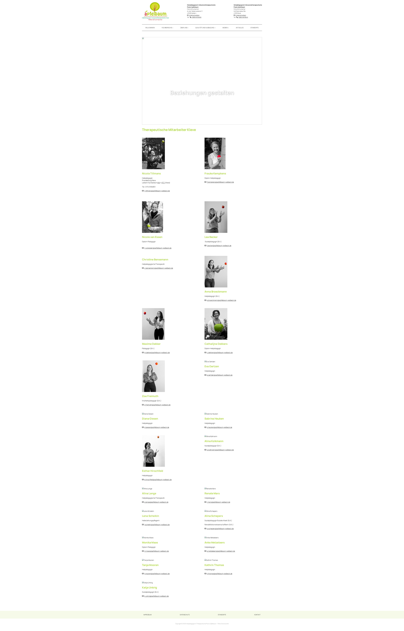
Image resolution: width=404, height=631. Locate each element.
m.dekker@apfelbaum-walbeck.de (157, 352)
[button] (145, 81)
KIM (158, 183)
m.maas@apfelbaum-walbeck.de (156, 551)
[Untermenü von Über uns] (187, 27)
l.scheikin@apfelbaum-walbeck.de (157, 524)
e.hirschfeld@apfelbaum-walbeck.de (158, 479)
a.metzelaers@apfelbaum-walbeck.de (221, 551)
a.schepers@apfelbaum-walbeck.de (220, 528)
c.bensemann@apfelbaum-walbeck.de (158, 268)
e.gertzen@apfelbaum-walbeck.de (219, 375)
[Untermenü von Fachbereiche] (172, 27)
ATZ (163, 183)
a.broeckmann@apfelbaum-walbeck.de (221, 300)
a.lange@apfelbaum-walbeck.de (156, 502)
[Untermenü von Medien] (228, 27)
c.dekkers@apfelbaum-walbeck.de (220, 352)
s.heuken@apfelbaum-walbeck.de (219, 427)
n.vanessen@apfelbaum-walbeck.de (157, 248)
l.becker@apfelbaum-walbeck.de (219, 245)
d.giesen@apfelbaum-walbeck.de (156, 427)
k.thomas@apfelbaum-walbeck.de (219, 573)
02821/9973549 (243, 17)
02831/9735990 (196, 17)
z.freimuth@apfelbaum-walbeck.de (157, 405)
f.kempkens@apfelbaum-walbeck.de (220, 182)
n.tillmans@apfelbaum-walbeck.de (157, 191)
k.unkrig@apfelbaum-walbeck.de (156, 596)
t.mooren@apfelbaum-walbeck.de (157, 573)
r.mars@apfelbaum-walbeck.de (218, 502)
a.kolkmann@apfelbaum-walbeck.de (220, 450)
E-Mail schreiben (194, 15)
